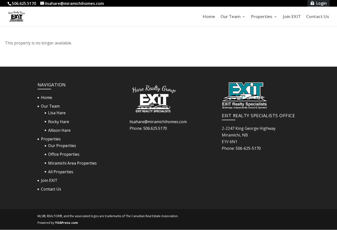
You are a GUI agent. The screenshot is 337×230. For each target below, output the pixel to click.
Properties (261, 17)
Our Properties (62, 145)
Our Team (231, 17)
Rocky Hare (58, 121)
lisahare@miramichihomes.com (158, 121)
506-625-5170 (248, 148)
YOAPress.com (66, 223)
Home (209, 17)
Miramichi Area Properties (72, 163)
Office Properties (63, 154)
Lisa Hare (57, 112)
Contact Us (317, 17)
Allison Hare (59, 130)
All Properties (60, 171)
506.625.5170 (155, 128)
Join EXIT (292, 17)
